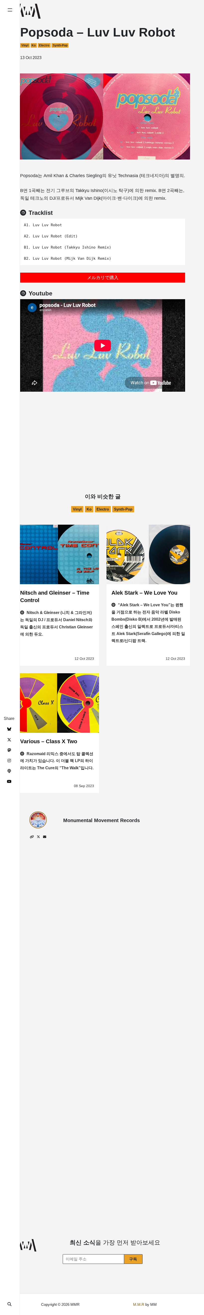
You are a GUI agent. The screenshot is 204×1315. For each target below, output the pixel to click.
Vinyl (24, 45)
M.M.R (138, 1304)
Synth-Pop (60, 45)
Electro (44, 45)
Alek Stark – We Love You (144, 593)
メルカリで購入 (102, 277)
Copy (178, 224)
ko (34, 45)
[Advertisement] (102, 429)
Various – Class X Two (48, 741)
